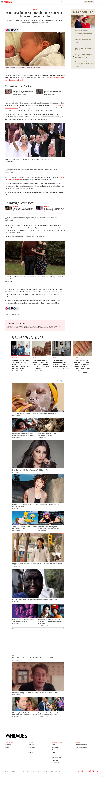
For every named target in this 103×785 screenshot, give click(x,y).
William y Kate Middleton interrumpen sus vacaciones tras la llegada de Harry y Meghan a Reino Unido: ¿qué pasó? (84, 33)
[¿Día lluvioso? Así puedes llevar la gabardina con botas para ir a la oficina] (61, 348)
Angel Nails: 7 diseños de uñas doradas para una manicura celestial (83, 41)
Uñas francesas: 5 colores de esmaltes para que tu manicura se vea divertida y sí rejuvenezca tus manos (84, 64)
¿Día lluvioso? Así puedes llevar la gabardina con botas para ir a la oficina (61, 363)
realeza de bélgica (13, 314)
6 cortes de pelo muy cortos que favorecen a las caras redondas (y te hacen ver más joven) (53, 93)
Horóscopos (63, 2)
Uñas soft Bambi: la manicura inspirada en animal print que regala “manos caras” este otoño (41, 364)
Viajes (71, 2)
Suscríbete (89, 2)
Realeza (40, 2)
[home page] (9, 2)
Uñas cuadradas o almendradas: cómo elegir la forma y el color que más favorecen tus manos (82, 364)
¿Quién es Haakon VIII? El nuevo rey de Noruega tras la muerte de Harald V (84, 48)
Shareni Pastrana (39, 26)
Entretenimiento (30, 2)
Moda (47, 2)
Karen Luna (45, 370)
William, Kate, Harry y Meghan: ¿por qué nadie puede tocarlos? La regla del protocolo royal (20, 364)
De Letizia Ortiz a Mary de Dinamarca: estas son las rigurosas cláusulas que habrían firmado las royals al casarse (23, 210)
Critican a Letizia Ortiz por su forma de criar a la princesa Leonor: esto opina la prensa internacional (54, 210)
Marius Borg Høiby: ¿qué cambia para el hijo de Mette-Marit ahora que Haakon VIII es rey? (84, 56)
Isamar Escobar (23, 371)
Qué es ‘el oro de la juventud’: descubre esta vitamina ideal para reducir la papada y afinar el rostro (23, 93)
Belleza (53, 2)
